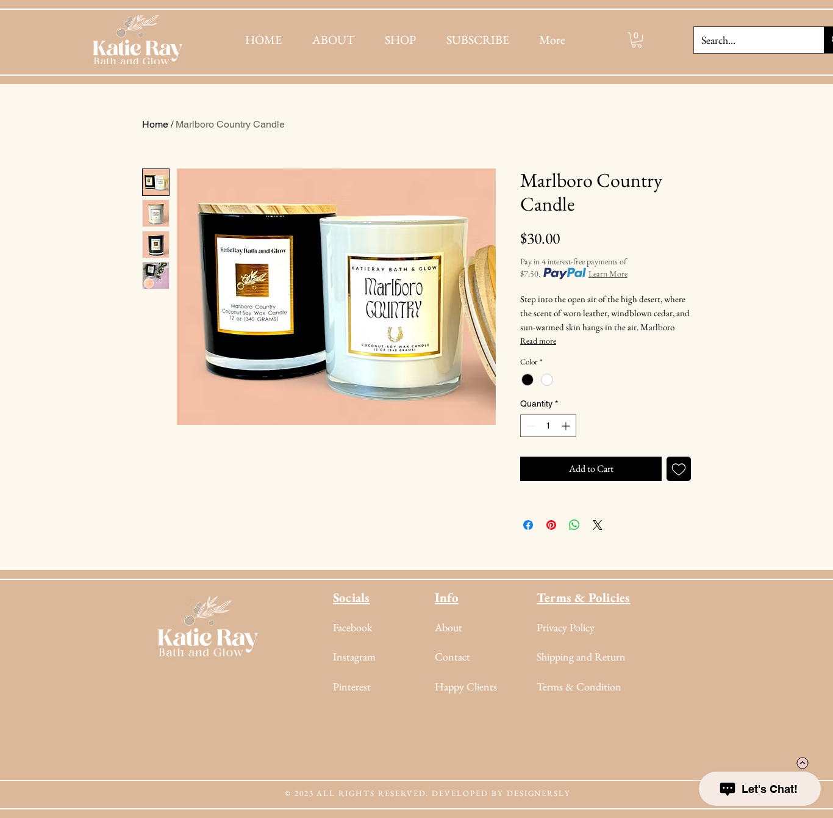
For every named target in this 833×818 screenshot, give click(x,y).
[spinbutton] (548, 425)
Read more (538, 340)
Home (155, 124)
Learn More (607, 273)
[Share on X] (597, 525)
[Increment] (566, 425)
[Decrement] (529, 425)
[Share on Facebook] (528, 525)
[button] (636, 40)
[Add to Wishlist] (679, 469)
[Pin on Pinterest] (551, 525)
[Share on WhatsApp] (574, 525)
